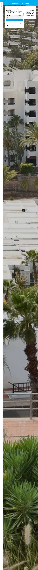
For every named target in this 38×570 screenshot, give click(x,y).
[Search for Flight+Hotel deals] (1, 8)
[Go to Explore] (1, 9)
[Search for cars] (1, 6)
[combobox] (15, 15)
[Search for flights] (1, 3)
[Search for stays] (1, 5)
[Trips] (1, 12)
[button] (1, 1)
